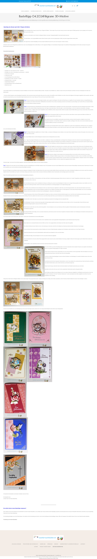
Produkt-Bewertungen (45, 546)
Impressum (49, 544)
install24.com (58, 555)
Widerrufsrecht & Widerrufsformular (69, 544)
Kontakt (56, 544)
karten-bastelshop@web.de (73, 1)
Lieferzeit (82, 544)
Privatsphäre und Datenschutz (30, 544)
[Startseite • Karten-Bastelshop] (48, 5)
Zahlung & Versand (16, 544)
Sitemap (36, 546)
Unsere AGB (42, 544)
